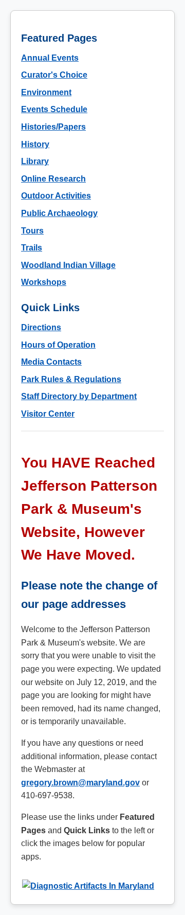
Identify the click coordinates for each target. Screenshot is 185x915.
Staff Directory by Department (79, 396)
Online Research (53, 178)
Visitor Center (48, 413)
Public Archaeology (59, 213)
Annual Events (50, 57)
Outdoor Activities (56, 195)
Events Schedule (54, 109)
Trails (31, 247)
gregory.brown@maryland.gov (80, 782)
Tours (32, 230)
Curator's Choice (54, 74)
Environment (46, 92)
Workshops (43, 282)
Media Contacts (51, 361)
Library (35, 161)
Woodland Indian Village (68, 265)
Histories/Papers (53, 126)
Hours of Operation (58, 344)
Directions (41, 327)
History (35, 144)
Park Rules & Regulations (71, 379)
